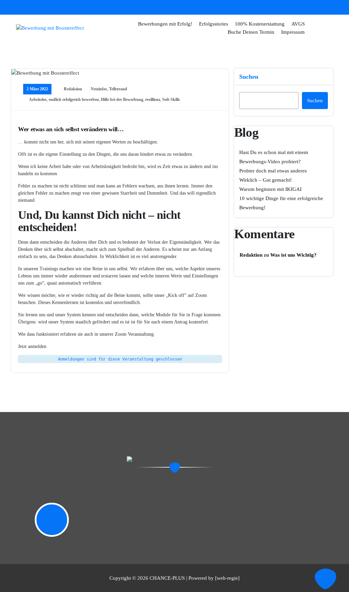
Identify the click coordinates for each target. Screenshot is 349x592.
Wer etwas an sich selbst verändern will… (71, 129)
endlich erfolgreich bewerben (74, 99)
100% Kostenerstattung (260, 24)
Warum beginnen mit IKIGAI (270, 189)
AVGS (298, 24)
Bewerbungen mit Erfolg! (165, 24)
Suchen (248, 76)
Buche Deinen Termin (251, 32)
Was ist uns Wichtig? (293, 255)
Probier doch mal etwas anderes (273, 170)
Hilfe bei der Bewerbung (122, 99)
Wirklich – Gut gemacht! (265, 180)
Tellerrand (118, 89)
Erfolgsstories (213, 24)
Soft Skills (171, 99)
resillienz (152, 99)
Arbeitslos (38, 99)
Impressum (293, 32)
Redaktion (73, 89)
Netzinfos (99, 89)
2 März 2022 (37, 89)
